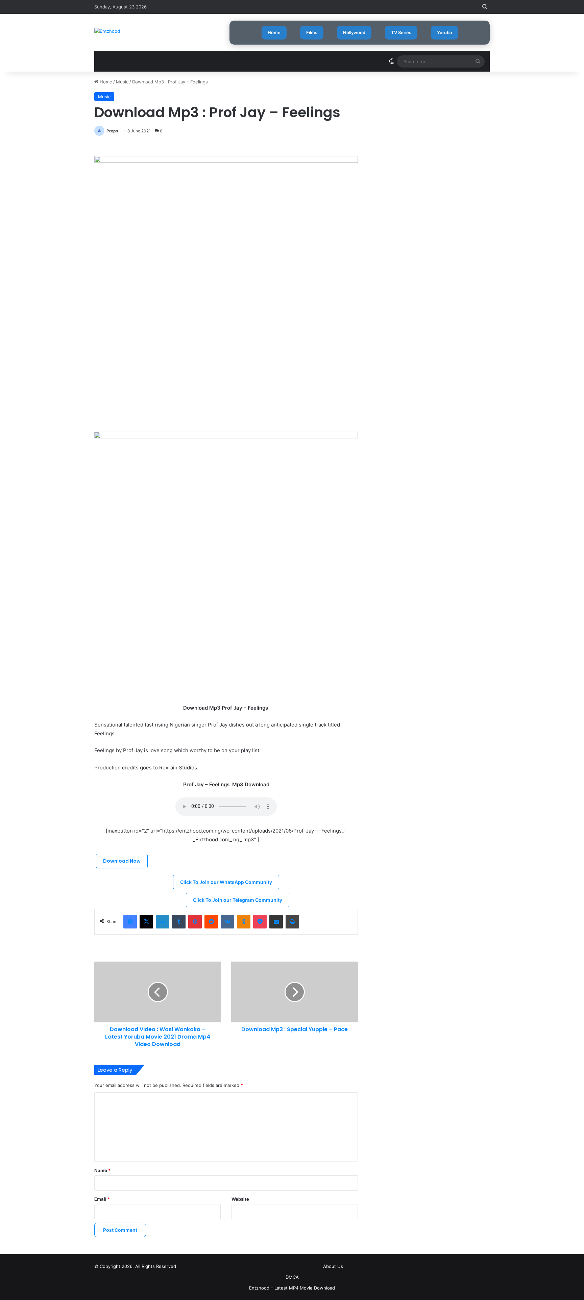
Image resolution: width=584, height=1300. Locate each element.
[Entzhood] (107, 31)
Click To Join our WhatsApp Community (226, 882)
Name (102, 1170)
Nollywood (354, 32)
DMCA (292, 1277)
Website (240, 1199)
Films (311, 32)
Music (122, 81)
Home (274, 32)
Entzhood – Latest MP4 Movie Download (292, 1288)
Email (102, 1199)
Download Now (122, 861)
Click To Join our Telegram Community (237, 900)
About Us (333, 1266)
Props (112, 130)
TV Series (401, 32)
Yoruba (444, 32)
